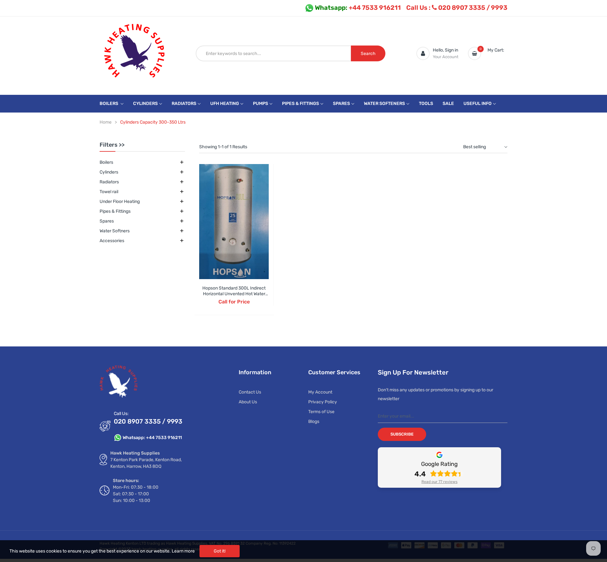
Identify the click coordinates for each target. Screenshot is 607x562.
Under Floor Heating (120, 201)
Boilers (106, 162)
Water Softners (115, 231)
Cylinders (109, 172)
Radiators (109, 182)
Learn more (183, 551)
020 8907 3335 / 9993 (456, 7)
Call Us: (121, 413)
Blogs (313, 421)
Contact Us (250, 392)
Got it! (219, 551)
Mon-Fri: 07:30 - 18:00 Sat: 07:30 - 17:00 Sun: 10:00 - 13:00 (135, 494)
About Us (248, 402)
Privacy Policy (322, 402)
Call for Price (234, 302)
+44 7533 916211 (358, 7)
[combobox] (273, 53)
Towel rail (109, 191)
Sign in (451, 50)
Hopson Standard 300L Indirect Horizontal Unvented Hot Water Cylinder (234, 293)
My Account (320, 392)
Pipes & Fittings (115, 211)
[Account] (423, 53)
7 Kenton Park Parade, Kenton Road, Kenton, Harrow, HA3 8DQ (146, 463)
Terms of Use (321, 411)
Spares (107, 221)
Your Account (445, 56)
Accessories (112, 240)
